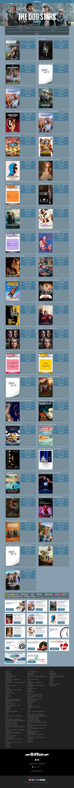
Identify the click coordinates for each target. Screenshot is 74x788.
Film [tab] (20, 30)
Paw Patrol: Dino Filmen (10, 685)
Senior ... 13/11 (28, 475)
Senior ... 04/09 (60, 162)
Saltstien (7, 671)
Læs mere (28, 47)
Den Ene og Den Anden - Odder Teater (13, 739)
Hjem (6, 740)
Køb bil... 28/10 (28, 451)
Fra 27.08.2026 (28, 89)
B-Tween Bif (8, 691)
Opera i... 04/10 (28, 378)
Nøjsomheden (8, 677)
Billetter (39, 609)
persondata (40, 777)
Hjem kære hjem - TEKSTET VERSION (13, 690)
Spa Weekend (8, 696)
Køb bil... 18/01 (28, 523)
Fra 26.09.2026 (61, 330)
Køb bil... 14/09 (61, 234)
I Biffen (51, 679)
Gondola (7, 745)
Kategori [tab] (53, 30)
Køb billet (37, 21)
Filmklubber (47, 27)
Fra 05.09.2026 (28, 186)
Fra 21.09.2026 (28, 306)
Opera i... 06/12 (60, 499)
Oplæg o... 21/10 (28, 427)
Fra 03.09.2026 (28, 162)
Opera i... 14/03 (28, 547)
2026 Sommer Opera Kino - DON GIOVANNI (15, 729)
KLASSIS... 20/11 (61, 475)
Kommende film (52, 674)
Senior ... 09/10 (60, 378)
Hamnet (7, 734)
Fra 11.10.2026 (28, 403)
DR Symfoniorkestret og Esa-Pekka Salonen (15, 720)
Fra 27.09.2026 (28, 354)
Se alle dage (28, 44)
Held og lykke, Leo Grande (11, 723)
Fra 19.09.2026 (28, 282)
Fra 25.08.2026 (28, 65)
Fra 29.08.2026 (61, 114)
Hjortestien (7, 731)
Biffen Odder (37, 1)
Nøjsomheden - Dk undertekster (12, 679)
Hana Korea (8, 673)
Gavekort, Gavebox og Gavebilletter (57, 676)
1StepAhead (47, 782)
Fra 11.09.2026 (28, 234)
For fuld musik (8, 746)
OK (7, 648)
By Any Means (8, 706)
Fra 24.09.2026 (28, 330)
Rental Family (8, 702)
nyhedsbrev (30, 777)
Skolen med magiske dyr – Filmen (12, 705)
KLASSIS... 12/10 (61, 403)
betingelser (35, 777)
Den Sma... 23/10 (61, 427)
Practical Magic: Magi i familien (12, 700)
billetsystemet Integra (38, 782)
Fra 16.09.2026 (28, 258)
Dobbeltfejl (7, 709)
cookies (45, 777)
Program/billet (20, 27)
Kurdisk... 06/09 (60, 186)
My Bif (6, 713)
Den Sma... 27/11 (28, 499)
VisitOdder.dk (54, 648)
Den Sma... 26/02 (61, 523)
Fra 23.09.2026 (61, 306)
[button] (3, 22)
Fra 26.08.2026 (61, 65)
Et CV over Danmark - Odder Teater (13, 699)
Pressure (7, 694)
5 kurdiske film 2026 (9, 693)
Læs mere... (9, 609)
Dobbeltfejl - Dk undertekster (11, 711)
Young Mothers (8, 674)
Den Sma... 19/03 (61, 547)
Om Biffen (51, 680)
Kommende (27, 27)
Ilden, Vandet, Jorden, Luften (11, 725)
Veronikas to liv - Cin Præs (11, 722)
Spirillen (7, 687)
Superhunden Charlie (9, 703)
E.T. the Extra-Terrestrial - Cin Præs (13, 732)
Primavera (7, 708)
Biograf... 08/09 (27, 210)
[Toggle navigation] (72, 2)
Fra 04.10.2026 (61, 354)
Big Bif (6, 697)
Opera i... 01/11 (60, 451)
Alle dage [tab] (36, 33)
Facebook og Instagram (54, 684)
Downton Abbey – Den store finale (12, 719)
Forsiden (51, 671)
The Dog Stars (8, 680)
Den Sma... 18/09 (61, 258)
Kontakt (33, 27)
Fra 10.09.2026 (61, 210)
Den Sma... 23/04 (28, 571)
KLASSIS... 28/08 (28, 114)
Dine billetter (40, 27)
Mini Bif (7, 714)
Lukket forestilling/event (10, 676)
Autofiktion (7, 688)
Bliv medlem (54, 27)
